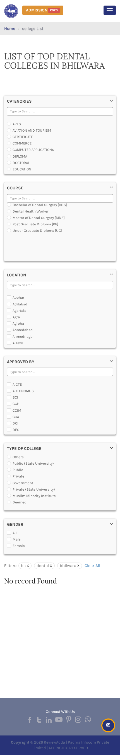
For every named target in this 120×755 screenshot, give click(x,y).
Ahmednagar (23, 336)
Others (18, 457)
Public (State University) (33, 463)
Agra (16, 317)
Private (18, 476)
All (15, 533)
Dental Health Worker (31, 211)
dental (43, 565)
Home (9, 28)
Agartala (19, 310)
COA (16, 417)
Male (17, 539)
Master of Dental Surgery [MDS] (39, 218)
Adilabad (20, 304)
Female (19, 546)
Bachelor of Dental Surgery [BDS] (40, 205)
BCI (15, 397)
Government (23, 483)
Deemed (20, 502)
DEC (16, 430)
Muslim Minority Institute (34, 496)
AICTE (17, 384)
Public (18, 470)
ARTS (17, 124)
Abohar (18, 297)
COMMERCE (22, 143)
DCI (15, 423)
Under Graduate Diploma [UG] (37, 230)
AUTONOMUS (23, 391)
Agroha (18, 323)
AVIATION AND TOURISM (32, 130)
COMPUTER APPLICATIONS (33, 150)
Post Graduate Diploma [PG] (35, 224)
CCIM (17, 410)
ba (23, 565)
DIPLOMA (20, 156)
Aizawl (18, 343)
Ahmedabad (23, 330)
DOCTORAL (21, 163)
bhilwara (68, 565)
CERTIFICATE (23, 137)
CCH (16, 404)
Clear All (92, 565)
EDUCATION (22, 169)
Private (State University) (34, 489)
